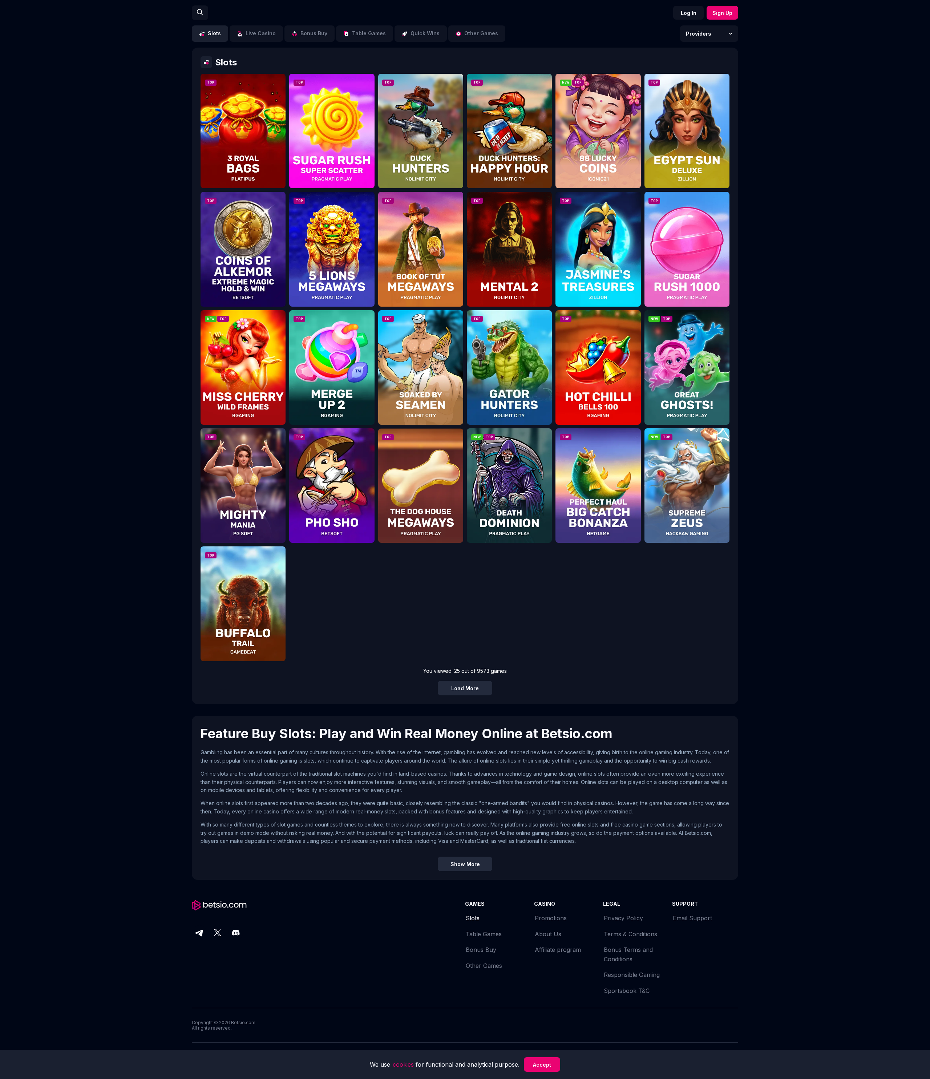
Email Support (692, 918)
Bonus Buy (481, 949)
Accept (542, 1065)
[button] (709, 33)
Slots (473, 918)
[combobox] (709, 33)
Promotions (551, 918)
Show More (465, 864)
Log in (688, 13)
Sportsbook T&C (627, 990)
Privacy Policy (623, 918)
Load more (465, 688)
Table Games (484, 934)
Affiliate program (558, 949)
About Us (548, 934)
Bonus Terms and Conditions (628, 954)
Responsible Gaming (632, 974)
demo (243, 136)
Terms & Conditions (630, 934)
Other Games (484, 965)
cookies (404, 1064)
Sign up (722, 13)
